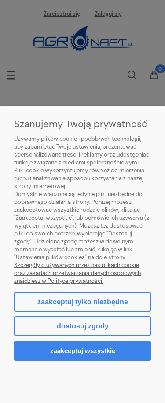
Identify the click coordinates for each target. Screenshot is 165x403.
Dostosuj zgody (83, 326)
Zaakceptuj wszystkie (82, 350)
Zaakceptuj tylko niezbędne (82, 302)
